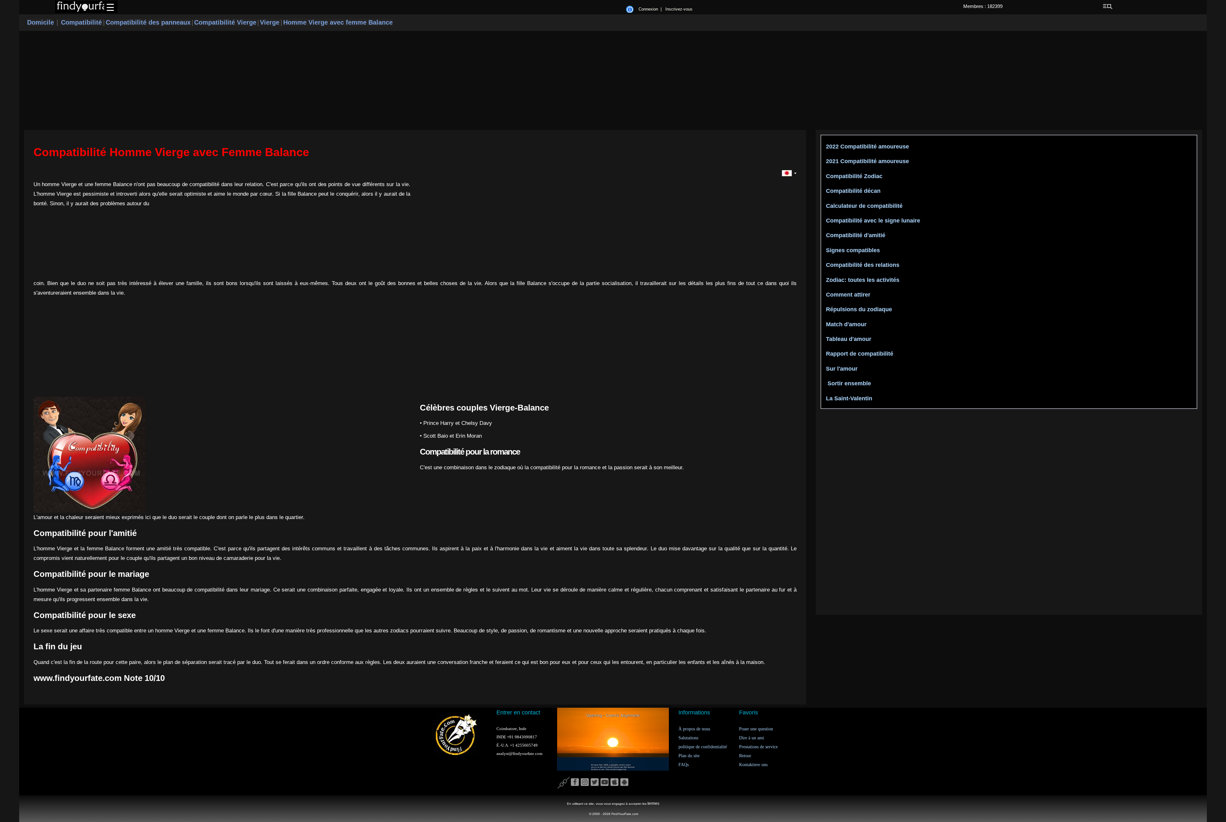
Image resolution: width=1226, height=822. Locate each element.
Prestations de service (758, 746)
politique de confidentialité (702, 746)
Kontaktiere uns (753, 764)
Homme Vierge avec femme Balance (338, 22)
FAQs (683, 764)
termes (653, 803)
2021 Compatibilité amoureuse (866, 161)
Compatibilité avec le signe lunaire (872, 220)
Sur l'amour (841, 369)
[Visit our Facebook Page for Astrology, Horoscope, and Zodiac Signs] (575, 782)
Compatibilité (81, 22)
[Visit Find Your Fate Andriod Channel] (624, 782)
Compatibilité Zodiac (853, 176)
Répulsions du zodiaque (858, 309)
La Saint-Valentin (848, 398)
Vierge (270, 22)
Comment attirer (847, 294)
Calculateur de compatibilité (863, 206)
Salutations (688, 737)
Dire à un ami (751, 737)
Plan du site (689, 755)
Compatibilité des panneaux (148, 22)
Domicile (40, 22)
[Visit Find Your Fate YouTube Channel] (604, 782)
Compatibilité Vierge (225, 22)
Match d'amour (845, 324)
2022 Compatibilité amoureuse (866, 146)
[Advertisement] (613, 80)
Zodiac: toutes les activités (861, 280)
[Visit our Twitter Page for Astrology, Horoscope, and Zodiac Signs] (595, 782)
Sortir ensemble (847, 383)
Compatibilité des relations (861, 265)
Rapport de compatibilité (858, 354)
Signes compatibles (852, 250)
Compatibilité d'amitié (854, 235)
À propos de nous (694, 729)
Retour (745, 755)
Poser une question (756, 729)
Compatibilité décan (852, 191)
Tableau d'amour (847, 339)
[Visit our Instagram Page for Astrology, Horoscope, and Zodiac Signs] (585, 782)
